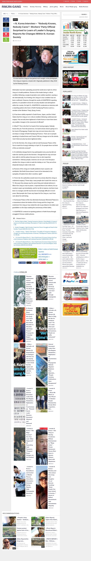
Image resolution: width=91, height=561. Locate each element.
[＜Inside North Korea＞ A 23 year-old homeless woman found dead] (67, 146)
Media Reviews (83, 6)
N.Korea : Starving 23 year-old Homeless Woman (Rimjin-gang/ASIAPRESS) (78, 138)
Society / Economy (35, 6)
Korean (73, 1)
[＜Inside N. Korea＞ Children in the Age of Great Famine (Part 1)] (67, 105)
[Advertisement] (75, 329)
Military (45, 6)
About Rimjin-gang (71, 6)
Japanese (66, 1)
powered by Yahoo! (83, 16)
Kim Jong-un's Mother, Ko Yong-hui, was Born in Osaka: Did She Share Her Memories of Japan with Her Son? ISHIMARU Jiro (79, 98)
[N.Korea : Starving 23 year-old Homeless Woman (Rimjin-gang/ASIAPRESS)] (67, 138)
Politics (25, 6)
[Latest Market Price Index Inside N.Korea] (67, 131)
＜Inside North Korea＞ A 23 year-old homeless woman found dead (79, 145)
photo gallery (54, 6)
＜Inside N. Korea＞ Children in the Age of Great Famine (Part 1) (79, 103)
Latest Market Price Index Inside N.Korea (79, 130)
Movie (62, 6)
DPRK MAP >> (43, 259)
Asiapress (85, 1)
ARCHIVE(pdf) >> (44, 256)
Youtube (79, 1)
